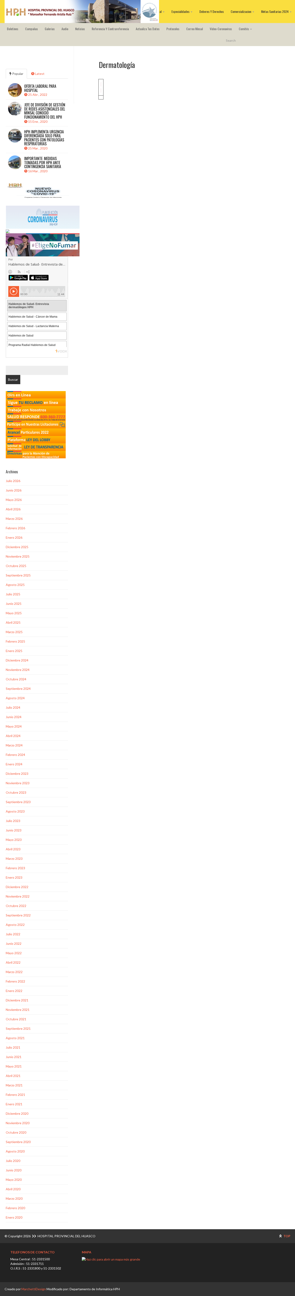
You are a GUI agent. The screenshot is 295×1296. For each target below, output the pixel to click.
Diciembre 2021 (17, 1000)
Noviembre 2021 (18, 1010)
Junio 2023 (13, 830)
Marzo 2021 (14, 1085)
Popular (17, 74)
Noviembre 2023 (18, 783)
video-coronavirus (221, 28)
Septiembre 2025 (18, 575)
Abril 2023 (13, 849)
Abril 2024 (13, 736)
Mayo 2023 (14, 840)
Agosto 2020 (15, 1151)
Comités (244, 28)
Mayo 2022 (14, 953)
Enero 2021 (14, 1104)
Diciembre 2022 (17, 887)
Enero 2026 (14, 537)
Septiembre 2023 (18, 802)
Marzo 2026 (14, 519)
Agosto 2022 (15, 925)
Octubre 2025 (16, 566)
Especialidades (180, 11)
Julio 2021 (13, 1047)
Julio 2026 (13, 481)
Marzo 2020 (14, 1198)
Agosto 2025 (15, 585)
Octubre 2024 (16, 679)
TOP (286, 1236)
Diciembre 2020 (17, 1113)
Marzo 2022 (14, 972)
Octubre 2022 (16, 906)
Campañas (31, 28)
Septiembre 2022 (18, 915)
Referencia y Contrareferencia (110, 28)
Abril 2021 (13, 1076)
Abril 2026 (13, 509)
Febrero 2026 (15, 528)
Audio (65, 28)
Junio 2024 (13, 717)
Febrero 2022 (15, 981)
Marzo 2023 (14, 858)
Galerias (50, 28)
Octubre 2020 (16, 1132)
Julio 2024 (13, 707)
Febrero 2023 (15, 868)
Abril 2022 (13, 962)
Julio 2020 (13, 1161)
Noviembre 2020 (18, 1123)
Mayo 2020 (14, 1180)
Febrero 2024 (15, 755)
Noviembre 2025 (18, 556)
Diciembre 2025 (17, 547)
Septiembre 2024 (18, 688)
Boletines (12, 28)
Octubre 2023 (16, 792)
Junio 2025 (13, 604)
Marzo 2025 (14, 632)
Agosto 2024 (15, 698)
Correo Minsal (194, 28)
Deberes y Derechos (211, 11)
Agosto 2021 (15, 1038)
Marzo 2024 (14, 745)
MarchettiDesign (33, 1289)
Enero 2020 (14, 1217)
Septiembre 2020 (18, 1142)
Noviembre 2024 (18, 670)
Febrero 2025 (15, 641)
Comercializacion (241, 11)
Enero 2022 (14, 991)
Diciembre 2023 (17, 773)
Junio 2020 (13, 1170)
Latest (39, 74)
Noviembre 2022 (18, 896)
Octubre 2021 (16, 1019)
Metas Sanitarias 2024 (275, 11)
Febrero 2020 (15, 1208)
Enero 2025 (14, 651)
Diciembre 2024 (17, 660)
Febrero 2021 (15, 1095)
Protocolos (172, 28)
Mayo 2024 (14, 726)
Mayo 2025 (14, 613)
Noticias (80, 28)
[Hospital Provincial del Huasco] (82, 11)
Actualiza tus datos (147, 28)
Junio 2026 (13, 490)
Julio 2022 (13, 934)
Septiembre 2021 (18, 1028)
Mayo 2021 (14, 1066)
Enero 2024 (14, 764)
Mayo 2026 (14, 500)
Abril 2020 (13, 1189)
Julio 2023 (13, 821)
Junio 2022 (13, 943)
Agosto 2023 (15, 811)
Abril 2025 (13, 622)
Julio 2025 (13, 594)
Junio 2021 (13, 1057)
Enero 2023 (14, 877)
